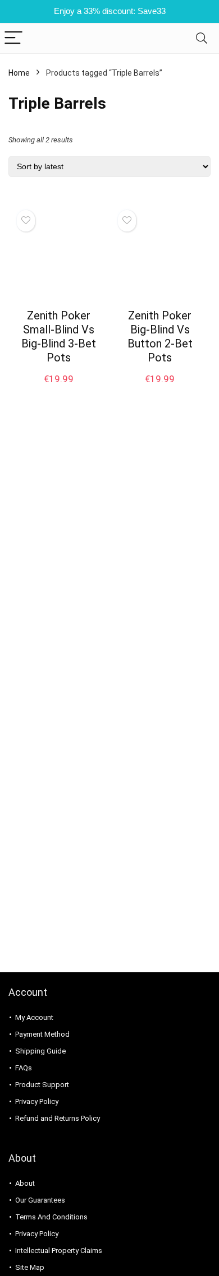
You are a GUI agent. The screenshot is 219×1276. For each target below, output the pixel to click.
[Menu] (13, 38)
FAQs (23, 1068)
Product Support (42, 1084)
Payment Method (42, 1034)
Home (19, 72)
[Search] (201, 38)
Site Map (29, 1267)
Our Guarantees (40, 1200)
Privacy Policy (36, 1101)
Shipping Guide (40, 1051)
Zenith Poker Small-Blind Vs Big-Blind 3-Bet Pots (58, 336)
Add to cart (59, 389)
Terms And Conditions (51, 1217)
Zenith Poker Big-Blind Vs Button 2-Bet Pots (160, 336)
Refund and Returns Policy (57, 1118)
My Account (34, 1017)
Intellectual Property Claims (58, 1250)
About (25, 1183)
